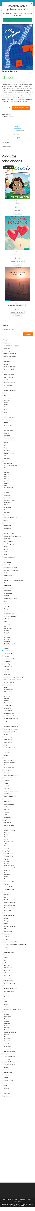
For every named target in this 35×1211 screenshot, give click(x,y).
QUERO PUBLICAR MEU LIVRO (17, 20)
